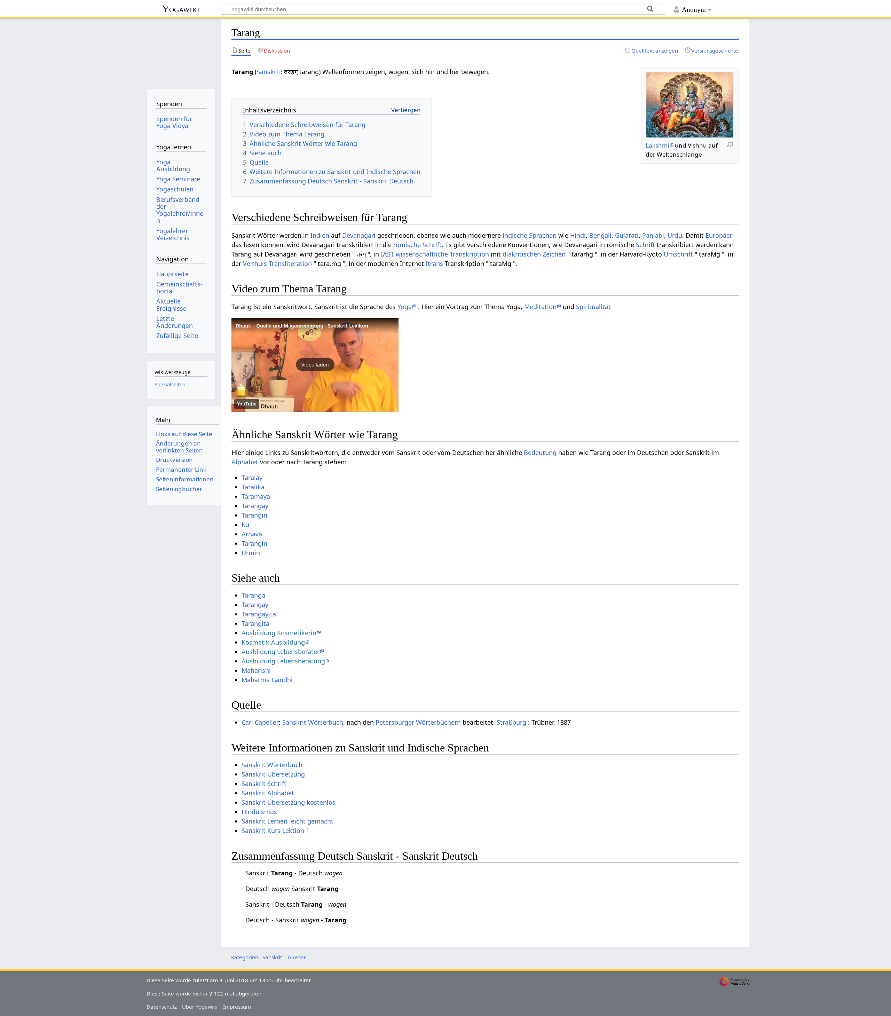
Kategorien (244, 957)
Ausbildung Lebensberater (281, 651)
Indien (319, 235)
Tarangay (255, 506)
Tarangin (254, 515)
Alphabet (244, 462)
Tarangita (255, 623)
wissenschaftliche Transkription (442, 254)
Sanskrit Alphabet (268, 793)
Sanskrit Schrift (264, 783)
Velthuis (255, 263)
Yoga (404, 306)
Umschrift (678, 254)
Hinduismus (259, 812)
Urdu (675, 235)
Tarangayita (259, 614)
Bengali (600, 235)
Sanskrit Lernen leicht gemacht (287, 821)
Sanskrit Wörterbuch (312, 722)
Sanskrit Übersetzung (273, 774)
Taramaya (256, 496)
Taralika (253, 487)
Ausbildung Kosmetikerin (279, 633)
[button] (315, 365)
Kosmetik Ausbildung (273, 642)
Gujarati (627, 235)
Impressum (237, 1006)
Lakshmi (657, 145)
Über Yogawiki (200, 1006)
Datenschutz (162, 1006)
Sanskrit (269, 72)
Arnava (252, 534)
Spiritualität (593, 306)
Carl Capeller (260, 722)
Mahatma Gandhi (267, 680)
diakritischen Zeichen (534, 254)
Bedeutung (540, 452)
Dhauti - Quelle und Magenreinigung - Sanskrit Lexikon (302, 325)
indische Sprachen (530, 235)
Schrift (645, 245)
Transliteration (290, 263)
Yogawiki (180, 8)
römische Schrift (417, 245)
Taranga (253, 595)
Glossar (296, 957)
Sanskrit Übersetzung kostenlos (289, 802)
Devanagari (359, 235)
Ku (245, 524)
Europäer (718, 235)
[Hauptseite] (181, 51)
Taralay (252, 477)
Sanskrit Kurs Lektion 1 (275, 830)
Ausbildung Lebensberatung (283, 661)
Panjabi (653, 235)
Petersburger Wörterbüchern (418, 722)
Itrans (434, 263)
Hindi (578, 235)
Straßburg (511, 722)
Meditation (540, 306)
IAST (387, 254)
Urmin (251, 553)
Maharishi (256, 670)
